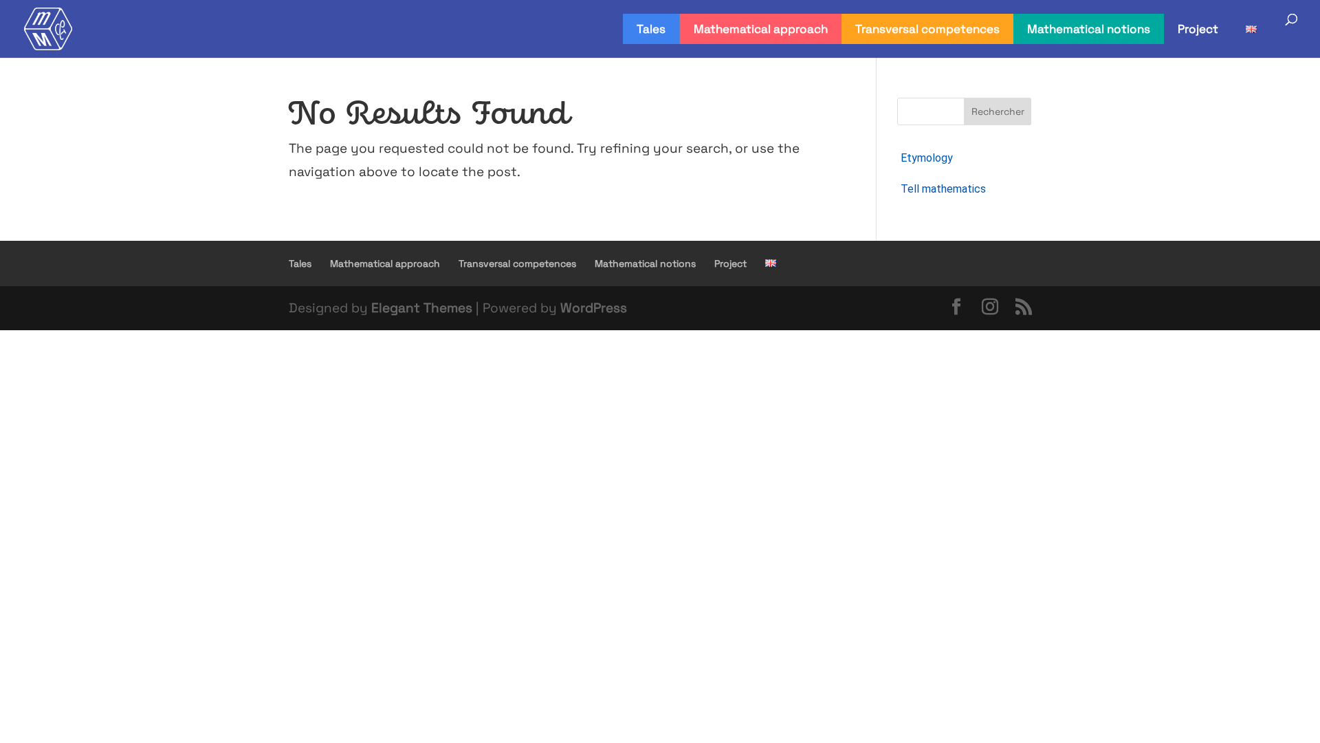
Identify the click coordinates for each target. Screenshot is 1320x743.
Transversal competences (927, 28)
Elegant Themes (421, 307)
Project (1198, 28)
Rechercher (997, 111)
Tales (651, 28)
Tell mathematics (943, 188)
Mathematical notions (1088, 28)
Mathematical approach (761, 28)
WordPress (593, 307)
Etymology (927, 157)
